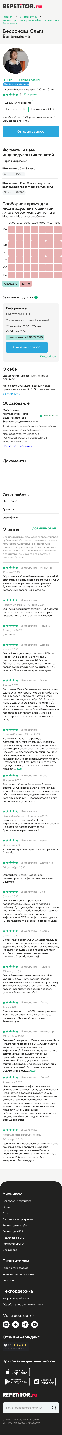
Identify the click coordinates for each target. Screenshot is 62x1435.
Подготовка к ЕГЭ (16, 109)
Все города (10, 1250)
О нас (6, 1207)
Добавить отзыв (44, 528)
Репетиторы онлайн (15, 1225)
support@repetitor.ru (16, 1298)
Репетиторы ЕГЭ (13, 1231)
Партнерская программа (18, 1219)
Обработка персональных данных (24, 1304)
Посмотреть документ (18, 446)
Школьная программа (18, 103)
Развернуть (11, 394)
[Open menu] (57, 6)
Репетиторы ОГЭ (13, 1244)
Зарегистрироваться (15, 1268)
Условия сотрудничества (18, 1274)
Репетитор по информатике (22, 80)
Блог (5, 1213)
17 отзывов (30, 94)
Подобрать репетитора (17, 1201)
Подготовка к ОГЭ (42, 109)
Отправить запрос (31, 131)
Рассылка (8, 1280)
